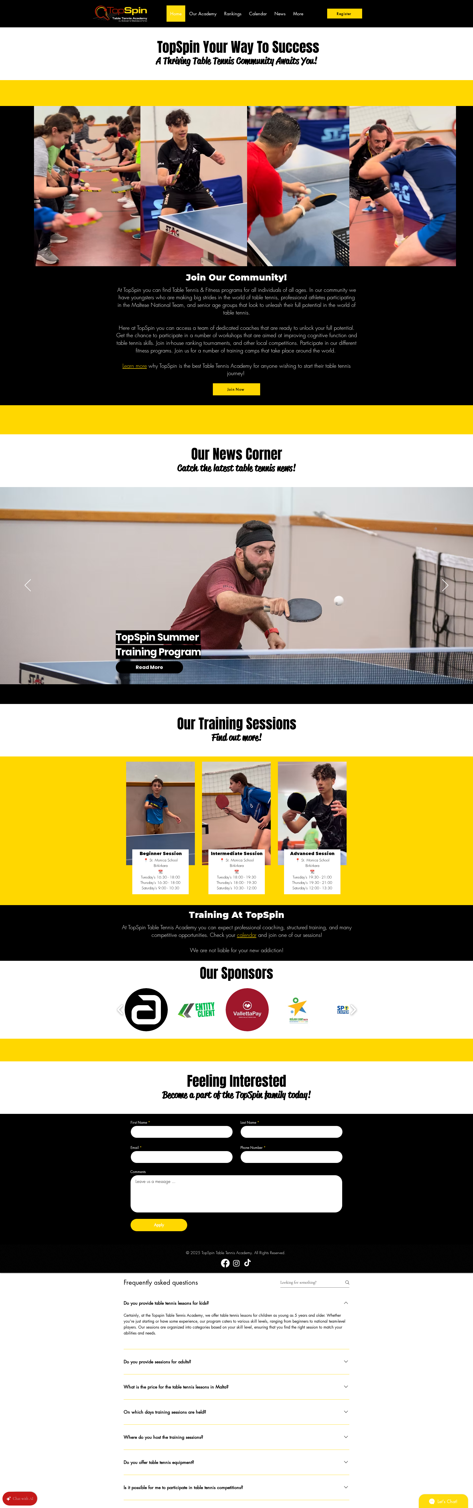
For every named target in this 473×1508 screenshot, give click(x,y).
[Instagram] (236, 1263)
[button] (146, 1009)
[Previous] (28, 585)
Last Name (248, 1122)
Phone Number (251, 1147)
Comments (138, 1172)
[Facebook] (225, 1263)
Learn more (134, 365)
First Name (139, 1122)
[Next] (445, 585)
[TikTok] (247, 1263)
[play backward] (120, 1010)
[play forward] (353, 1010)
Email (135, 1147)
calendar (246, 935)
